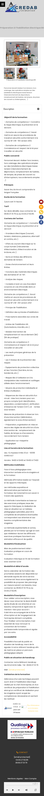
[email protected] (17, 669)
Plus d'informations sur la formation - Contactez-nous (33, 708)
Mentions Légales (15, 778)
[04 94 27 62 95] (41, 207)
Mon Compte (30, 778)
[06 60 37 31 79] (41, 212)
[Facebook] (41, 217)
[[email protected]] (41, 202)
